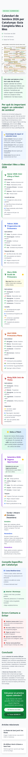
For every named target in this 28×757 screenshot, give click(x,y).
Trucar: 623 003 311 (15, 714)
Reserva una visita (14, 710)
